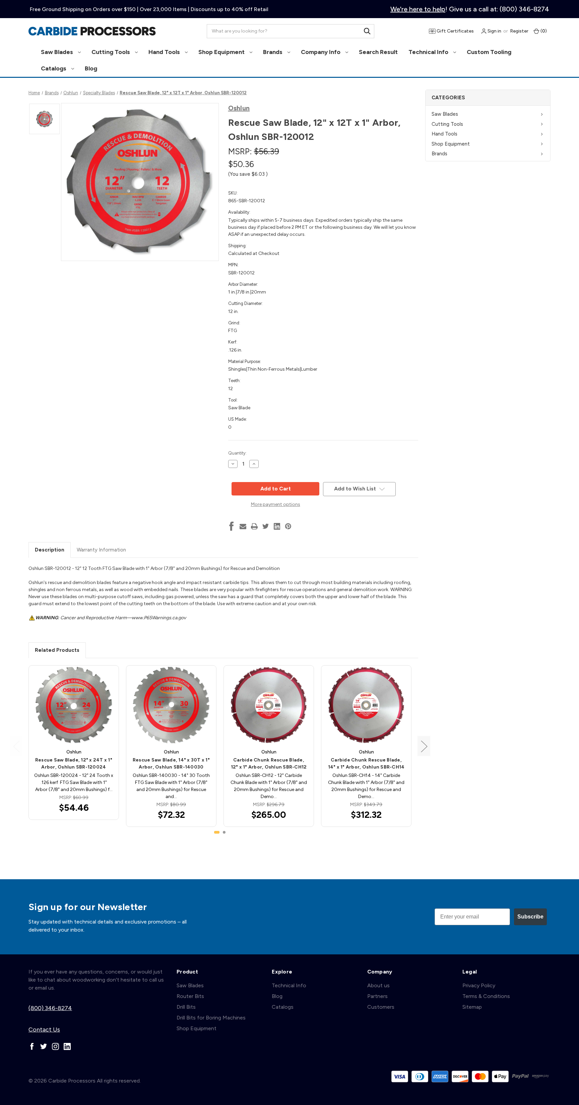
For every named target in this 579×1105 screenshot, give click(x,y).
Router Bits (190, 996)
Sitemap (472, 1007)
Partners (377, 996)
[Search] (367, 31)
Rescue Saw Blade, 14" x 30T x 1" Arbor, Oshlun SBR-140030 (171, 763)
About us (378, 985)
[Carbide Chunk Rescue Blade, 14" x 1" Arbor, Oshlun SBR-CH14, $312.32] (366, 705)
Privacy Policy (478, 985)
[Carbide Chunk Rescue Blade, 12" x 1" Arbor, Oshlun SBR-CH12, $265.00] (268, 705)
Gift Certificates (455, 31)
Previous (16, 746)
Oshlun (239, 108)
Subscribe (530, 916)
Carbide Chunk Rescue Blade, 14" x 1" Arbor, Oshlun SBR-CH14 (366, 763)
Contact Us (44, 1029)
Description (49, 550)
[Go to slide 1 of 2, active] (216, 832)
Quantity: (237, 453)
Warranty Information (101, 550)
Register (519, 31)
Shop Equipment (222, 52)
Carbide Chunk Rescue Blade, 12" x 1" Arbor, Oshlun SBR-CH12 (269, 763)
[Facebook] (231, 526)
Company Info (321, 52)
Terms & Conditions (486, 996)
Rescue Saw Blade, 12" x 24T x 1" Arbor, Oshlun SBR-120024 (73, 763)
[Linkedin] (277, 526)
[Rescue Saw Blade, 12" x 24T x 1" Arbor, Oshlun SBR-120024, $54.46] (73, 705)
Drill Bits (186, 1007)
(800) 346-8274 (50, 1008)
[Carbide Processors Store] (92, 31)
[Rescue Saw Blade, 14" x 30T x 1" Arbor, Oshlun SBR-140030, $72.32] (171, 705)
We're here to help (417, 9)
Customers (380, 1007)
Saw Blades (57, 52)
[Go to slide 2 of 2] (224, 832)
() (543, 31)
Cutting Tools (111, 52)
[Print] (254, 526)
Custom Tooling (489, 52)
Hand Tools (164, 52)
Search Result (378, 52)
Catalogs (54, 68)
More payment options (275, 504)
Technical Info (429, 52)
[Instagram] (55, 1046)
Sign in (494, 31)
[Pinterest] (288, 526)
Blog (91, 68)
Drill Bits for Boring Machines (211, 1017)
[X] (265, 526)
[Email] (243, 526)
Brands (273, 52)
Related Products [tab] (57, 650)
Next (424, 746)
